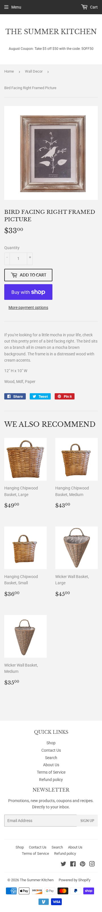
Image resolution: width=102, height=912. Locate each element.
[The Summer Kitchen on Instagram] (92, 864)
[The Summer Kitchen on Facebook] (73, 864)
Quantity (12, 247)
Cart (93, 7)
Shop (51, 743)
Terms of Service (51, 772)
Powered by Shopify (74, 880)
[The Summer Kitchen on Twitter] (63, 864)
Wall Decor (33, 71)
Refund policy (51, 779)
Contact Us (51, 750)
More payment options (28, 307)
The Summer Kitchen (51, 31)
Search (51, 757)
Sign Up (87, 821)
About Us (51, 765)
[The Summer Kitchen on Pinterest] (83, 864)
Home (9, 71)
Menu (16, 7)
